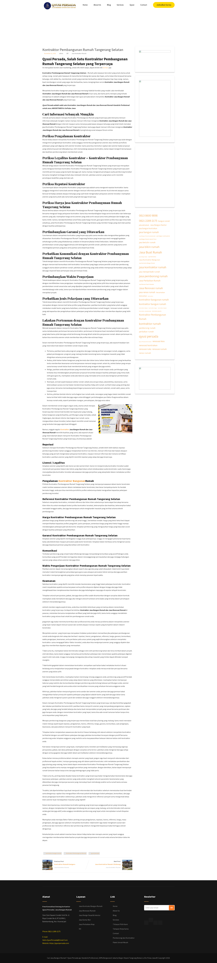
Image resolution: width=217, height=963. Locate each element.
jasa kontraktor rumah (152, 267)
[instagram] (155, 923)
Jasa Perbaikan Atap (86, 924)
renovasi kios (158, 341)
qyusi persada (95, 853)
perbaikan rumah (146, 331)
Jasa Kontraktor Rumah (79, 53)
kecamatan (160, 292)
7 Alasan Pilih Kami (120, 924)
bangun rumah (164, 221)
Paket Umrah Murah (120, 942)
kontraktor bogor (153, 308)
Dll (80, 929)
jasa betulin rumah (147, 242)
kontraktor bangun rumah (53, 853)
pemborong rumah (147, 328)
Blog (109, 5)
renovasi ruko (145, 349)
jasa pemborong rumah (153, 276)
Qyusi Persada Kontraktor (145, 341)
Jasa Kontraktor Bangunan (149, 260)
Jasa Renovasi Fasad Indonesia (146, 284)
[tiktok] (151, 920)
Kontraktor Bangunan (71, 481)
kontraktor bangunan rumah (154, 299)
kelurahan (143, 296)
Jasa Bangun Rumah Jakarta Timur (147, 239)
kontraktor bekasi (143, 308)
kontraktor (150, 296)
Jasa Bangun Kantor (158, 225)
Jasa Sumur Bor (85, 920)
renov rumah (145, 353)
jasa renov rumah (147, 292)
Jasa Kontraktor (152, 257)
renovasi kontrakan (148, 345)
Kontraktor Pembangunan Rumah (76, 853)
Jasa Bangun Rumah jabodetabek (147, 236)
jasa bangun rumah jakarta (163, 236)
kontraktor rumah (150, 324)
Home (85, 5)
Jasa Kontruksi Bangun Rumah (90, 906)
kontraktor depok (162, 308)
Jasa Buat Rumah (150, 252)
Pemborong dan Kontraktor (123, 938)
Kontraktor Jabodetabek (145, 311)
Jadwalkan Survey (163, 5)
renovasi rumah (159, 349)
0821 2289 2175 (148, 221)
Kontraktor (64, 429)
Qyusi (132, 5)
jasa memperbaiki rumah (149, 271)
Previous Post (64, 862)
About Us (97, 5)
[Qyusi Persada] (59, 5)
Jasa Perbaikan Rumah (149, 280)
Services (120, 5)
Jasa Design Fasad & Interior (89, 915)
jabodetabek (144, 225)
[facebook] (146, 923)
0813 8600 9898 (148, 215)
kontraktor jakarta (156, 311)
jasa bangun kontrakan (148, 228)
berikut (105, 67)
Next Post (107, 862)
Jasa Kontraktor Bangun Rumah (147, 263)
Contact (143, 5)
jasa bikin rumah (149, 247)
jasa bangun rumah (149, 232)
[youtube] (160, 923)
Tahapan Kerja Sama (121, 929)
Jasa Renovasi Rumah (87, 911)
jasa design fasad (143, 257)
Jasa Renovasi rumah (151, 288)
